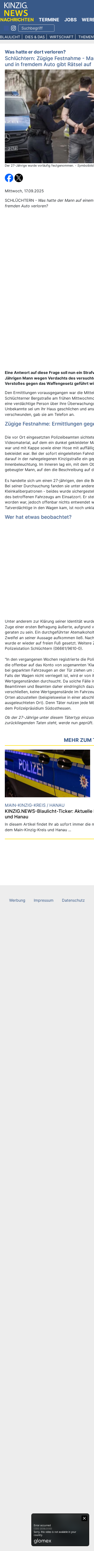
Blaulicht (10, 37)
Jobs (70, 20)
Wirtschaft (62, 37)
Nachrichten (17, 20)
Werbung (17, 900)
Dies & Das (35, 37)
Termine (49, 20)
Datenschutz (73, 900)
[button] (9, 177)
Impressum (44, 900)
